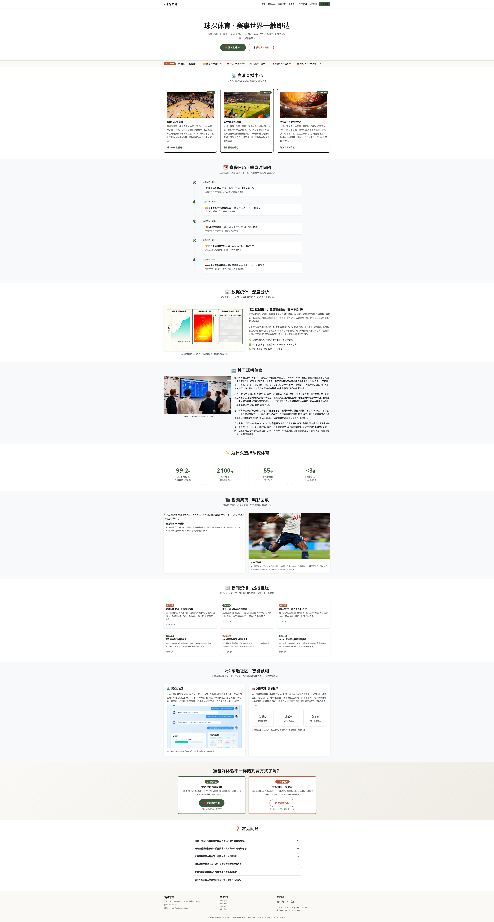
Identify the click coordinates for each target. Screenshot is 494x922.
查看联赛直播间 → (232, 147)
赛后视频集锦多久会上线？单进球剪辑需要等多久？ (218, 864)
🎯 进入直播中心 (233, 47)
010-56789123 (174, 905)
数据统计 (292, 4)
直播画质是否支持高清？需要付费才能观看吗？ (216, 856)
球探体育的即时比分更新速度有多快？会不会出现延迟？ (220, 840)
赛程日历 (282, 4)
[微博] (278, 901)
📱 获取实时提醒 (261, 47)
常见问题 (313, 4)
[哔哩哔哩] (292, 901)
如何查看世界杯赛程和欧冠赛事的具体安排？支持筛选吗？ (221, 848)
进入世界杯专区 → (288, 147)
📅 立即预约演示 (282, 803)
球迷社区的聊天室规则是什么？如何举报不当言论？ (218, 879)
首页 (264, 4)
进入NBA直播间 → (175, 147)
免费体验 (324, 4)
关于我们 (303, 4)
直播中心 (272, 4)
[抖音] (288, 901)
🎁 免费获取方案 (212, 803)
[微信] (283, 901)
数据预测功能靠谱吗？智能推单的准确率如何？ (216, 872)
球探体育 (171, 4)
